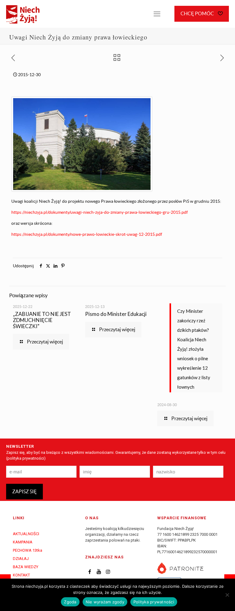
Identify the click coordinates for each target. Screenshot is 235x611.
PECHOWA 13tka (27, 550)
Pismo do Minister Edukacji (116, 314)
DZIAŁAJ (21, 558)
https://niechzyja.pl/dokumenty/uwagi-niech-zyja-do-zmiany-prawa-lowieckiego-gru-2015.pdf (99, 212)
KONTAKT (21, 575)
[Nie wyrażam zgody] (227, 595)
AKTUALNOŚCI (26, 533)
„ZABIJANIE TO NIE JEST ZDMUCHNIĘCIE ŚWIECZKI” (42, 320)
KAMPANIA (22, 542)
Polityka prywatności (153, 601)
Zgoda (70, 601)
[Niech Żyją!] (22, 14)
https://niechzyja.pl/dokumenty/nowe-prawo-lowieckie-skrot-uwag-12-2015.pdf (86, 234)
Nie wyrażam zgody (105, 601)
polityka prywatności (25, 458)
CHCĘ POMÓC (198, 13)
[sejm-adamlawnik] (85, 190)
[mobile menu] (157, 14)
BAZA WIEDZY (25, 567)
